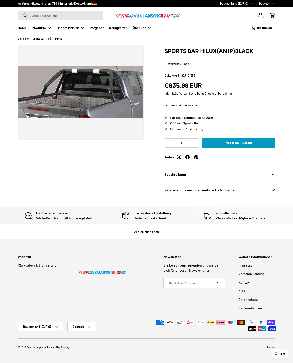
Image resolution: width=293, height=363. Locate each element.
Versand (184, 93)
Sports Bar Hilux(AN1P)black (48, 38)
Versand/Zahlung (252, 274)
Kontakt (245, 282)
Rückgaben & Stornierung (37, 265)
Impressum (247, 265)
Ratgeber (97, 28)
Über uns (139, 28)
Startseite (23, 38)
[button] (272, 15)
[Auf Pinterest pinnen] (196, 157)
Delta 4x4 (171, 76)
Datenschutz (248, 299)
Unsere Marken (68, 28)
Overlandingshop (36, 347)
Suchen (271, 347)
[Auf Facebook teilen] (187, 157)
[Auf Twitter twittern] (179, 157)
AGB (242, 291)
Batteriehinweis (251, 308)
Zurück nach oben (146, 232)
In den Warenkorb (238, 143)
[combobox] (60, 15)
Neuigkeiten (118, 28)
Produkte (39, 28)
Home (22, 28)
